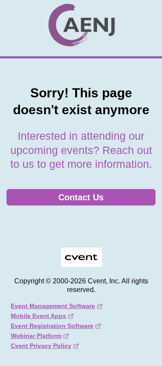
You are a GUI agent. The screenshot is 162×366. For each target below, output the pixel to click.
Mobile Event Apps (38, 315)
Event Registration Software (52, 325)
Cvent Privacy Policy (41, 345)
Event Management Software (53, 305)
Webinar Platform (36, 335)
